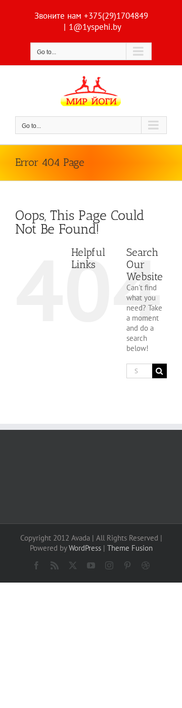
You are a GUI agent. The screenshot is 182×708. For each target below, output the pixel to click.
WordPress (85, 548)
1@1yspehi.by (95, 26)
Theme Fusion (130, 548)
